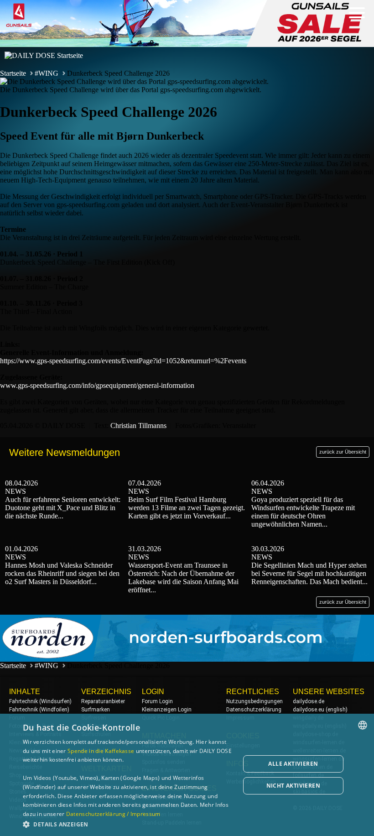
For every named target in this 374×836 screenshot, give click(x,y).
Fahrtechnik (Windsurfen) (40, 701)
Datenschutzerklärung (253, 709)
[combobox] (362, 725)
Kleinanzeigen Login (167, 709)
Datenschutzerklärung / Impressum (113, 814)
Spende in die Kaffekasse (101, 751)
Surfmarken (95, 709)
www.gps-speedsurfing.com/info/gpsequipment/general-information (97, 385)
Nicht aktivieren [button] (293, 785)
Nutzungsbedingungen (254, 701)
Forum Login (157, 701)
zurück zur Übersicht (342, 452)
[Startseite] (44, 55)
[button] (128, 824)
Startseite (13, 73)
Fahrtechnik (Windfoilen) (39, 709)
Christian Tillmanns (138, 425)
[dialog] (187, 775)
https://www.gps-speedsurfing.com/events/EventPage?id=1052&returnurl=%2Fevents (123, 361)
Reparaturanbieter (103, 701)
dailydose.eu (308, 709)
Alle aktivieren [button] (293, 764)
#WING (46, 73)
